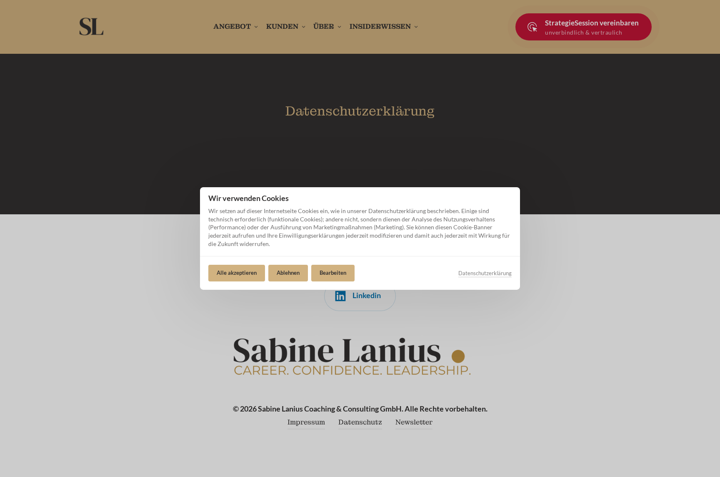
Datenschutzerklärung (485, 273)
